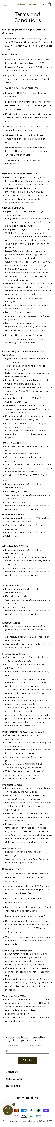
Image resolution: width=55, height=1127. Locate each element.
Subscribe (27, 1060)
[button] (5, 4)
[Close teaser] (13, 1104)
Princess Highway (17, 1121)
